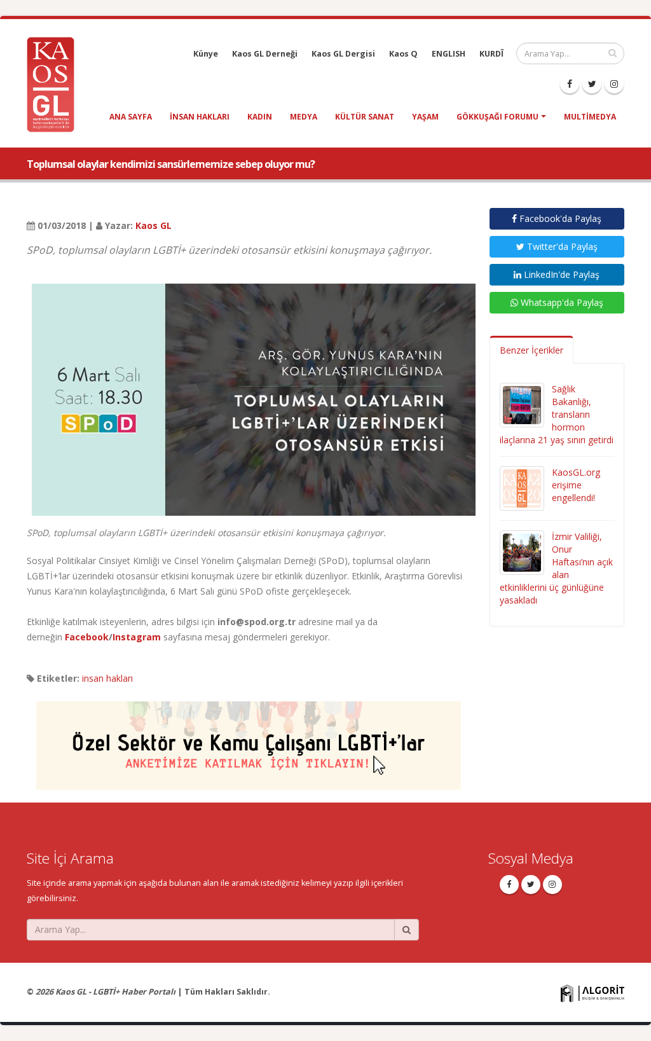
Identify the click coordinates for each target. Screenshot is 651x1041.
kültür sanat (364, 116)
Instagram (137, 637)
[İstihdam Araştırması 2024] (248, 740)
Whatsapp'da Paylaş (560, 302)
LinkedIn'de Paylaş (560, 274)
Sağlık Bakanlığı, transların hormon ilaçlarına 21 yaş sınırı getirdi (556, 414)
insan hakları (200, 116)
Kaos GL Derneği (265, 53)
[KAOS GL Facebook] (569, 83)
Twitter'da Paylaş (561, 246)
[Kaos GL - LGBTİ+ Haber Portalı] (55, 84)
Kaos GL (153, 225)
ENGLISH (448, 53)
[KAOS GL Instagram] (614, 83)
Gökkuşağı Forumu (497, 116)
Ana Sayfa (130, 116)
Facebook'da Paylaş (559, 218)
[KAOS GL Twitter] (591, 83)
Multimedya (590, 116)
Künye (205, 53)
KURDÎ (491, 53)
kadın (259, 116)
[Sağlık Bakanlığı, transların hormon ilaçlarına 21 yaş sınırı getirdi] (522, 404)
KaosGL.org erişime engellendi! (576, 485)
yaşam (425, 116)
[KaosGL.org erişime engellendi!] (522, 487)
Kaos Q (403, 53)
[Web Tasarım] (592, 992)
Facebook (87, 637)
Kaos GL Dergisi (343, 53)
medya (303, 116)
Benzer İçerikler (531, 350)
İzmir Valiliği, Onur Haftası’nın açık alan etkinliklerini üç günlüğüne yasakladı (556, 568)
